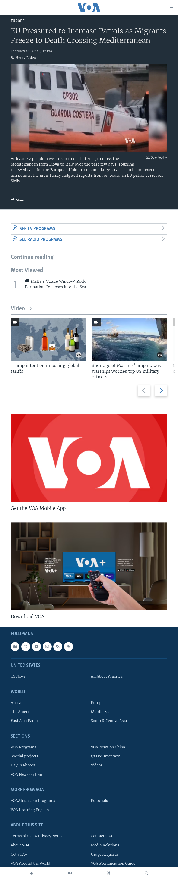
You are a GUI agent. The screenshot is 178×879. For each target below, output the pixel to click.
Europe (18, 21)
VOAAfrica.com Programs (33, 801)
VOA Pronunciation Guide (113, 863)
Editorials (99, 801)
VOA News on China (108, 747)
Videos (96, 765)
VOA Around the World (30, 863)
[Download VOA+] (89, 566)
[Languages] (108, 873)
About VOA (20, 845)
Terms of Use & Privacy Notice (37, 836)
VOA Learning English (30, 810)
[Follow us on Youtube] (36, 646)
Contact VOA (102, 836)
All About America (107, 676)
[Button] (17, 201)
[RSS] (57, 646)
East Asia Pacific (25, 721)
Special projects (24, 756)
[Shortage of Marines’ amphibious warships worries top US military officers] (129, 339)
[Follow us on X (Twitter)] (25, 646)
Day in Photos (23, 765)
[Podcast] (68, 646)
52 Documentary (105, 756)
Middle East (101, 712)
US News (18, 676)
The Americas (23, 712)
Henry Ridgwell (28, 58)
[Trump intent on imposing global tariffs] (48, 339)
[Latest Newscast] (31, 873)
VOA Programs (23, 747)
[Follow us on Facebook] (15, 646)
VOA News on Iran (26, 774)
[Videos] (70, 873)
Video (18, 309)
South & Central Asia (109, 721)
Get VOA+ (19, 854)
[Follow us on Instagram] (47, 646)
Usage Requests (104, 854)
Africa (16, 703)
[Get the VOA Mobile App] (89, 458)
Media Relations (105, 845)
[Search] (146, 873)
